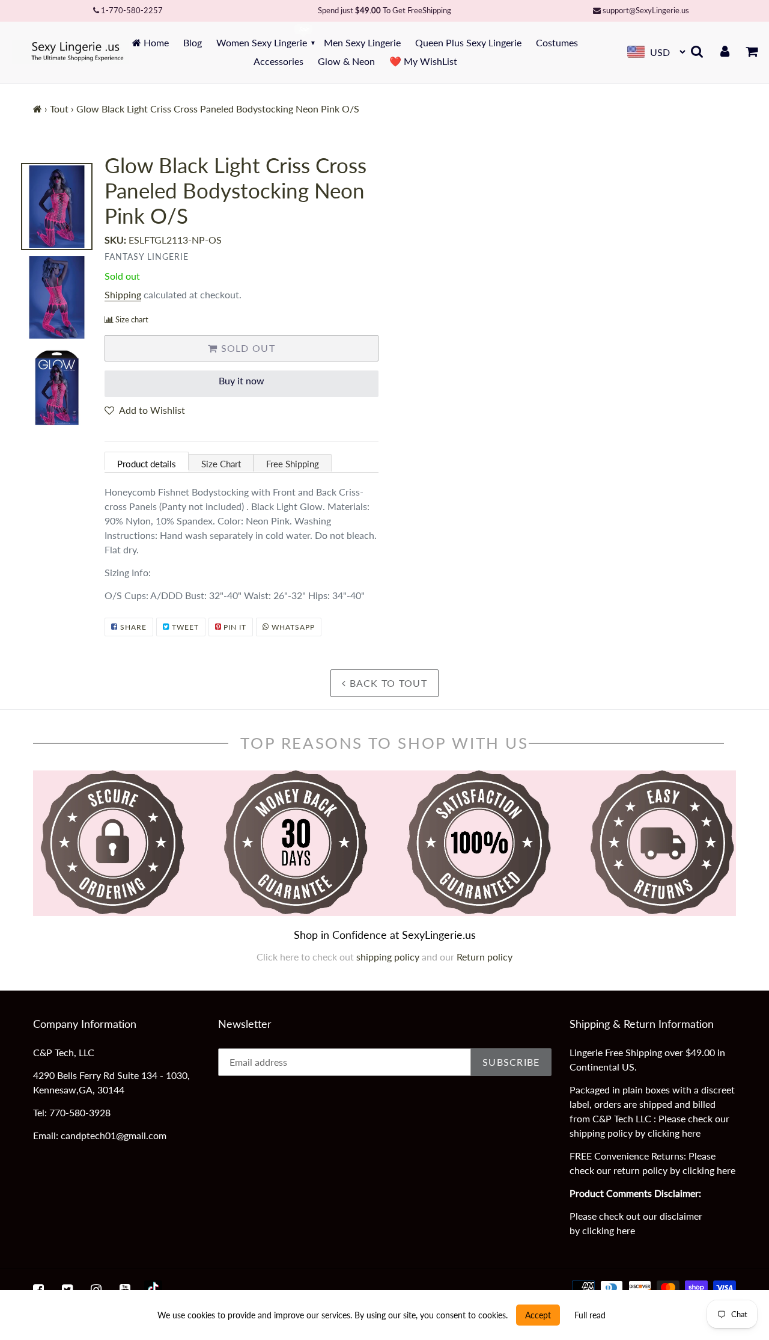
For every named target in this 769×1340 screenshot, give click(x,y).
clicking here (674, 1133)
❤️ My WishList (423, 61)
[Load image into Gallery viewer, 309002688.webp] (57, 297)
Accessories (278, 61)
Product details (146, 463)
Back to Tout (386, 683)
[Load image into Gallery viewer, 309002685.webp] (57, 206)
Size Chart (221, 463)
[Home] (37, 108)
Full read (590, 1315)
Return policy (484, 956)
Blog (192, 42)
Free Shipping (292, 463)
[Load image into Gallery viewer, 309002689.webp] (57, 388)
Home (155, 42)
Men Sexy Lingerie (362, 42)
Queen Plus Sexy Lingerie (468, 42)
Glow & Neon (346, 61)
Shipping (123, 294)
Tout (59, 108)
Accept (538, 1315)
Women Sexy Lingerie (261, 42)
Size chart (131, 319)
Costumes (557, 42)
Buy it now (241, 380)
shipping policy (389, 956)
